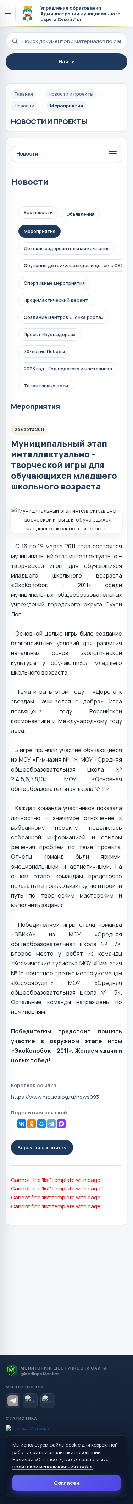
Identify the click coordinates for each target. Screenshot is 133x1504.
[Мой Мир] (41, 1123)
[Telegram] (51, 1123)
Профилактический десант (56, 300)
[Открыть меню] (8, 13)
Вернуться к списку (42, 1147)
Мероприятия (39, 231)
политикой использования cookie (52, 1466)
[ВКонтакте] (21, 1123)
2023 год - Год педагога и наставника (68, 368)
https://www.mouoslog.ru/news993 (55, 1097)
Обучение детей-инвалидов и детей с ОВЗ (73, 265)
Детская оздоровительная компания (67, 248)
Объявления (80, 214)
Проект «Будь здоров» (50, 334)
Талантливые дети (46, 385)
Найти (67, 61)
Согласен (66, 1482)
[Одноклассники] (31, 1123)
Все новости (38, 212)
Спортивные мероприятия (54, 283)
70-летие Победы (44, 351)
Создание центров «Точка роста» (64, 317)
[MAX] (61, 1123)
